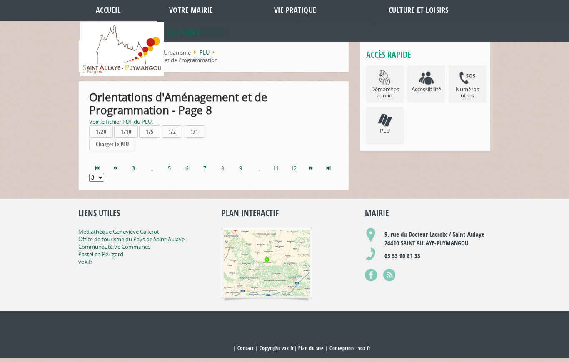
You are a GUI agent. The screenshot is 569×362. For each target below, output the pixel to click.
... (151, 168)
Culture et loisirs (419, 10)
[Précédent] (116, 168)
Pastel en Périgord (100, 254)
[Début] (98, 168)
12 (294, 168)
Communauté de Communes (114, 246)
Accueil (108, 10)
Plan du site (311, 348)
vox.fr (85, 261)
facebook (371, 273)
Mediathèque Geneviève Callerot (118, 231)
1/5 (150, 131)
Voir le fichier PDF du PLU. (121, 121)
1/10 (126, 131)
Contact (245, 348)
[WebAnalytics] (215, 348)
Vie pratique (295, 10)
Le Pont (183, 32)
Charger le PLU (112, 144)
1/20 (101, 131)
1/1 (194, 131)
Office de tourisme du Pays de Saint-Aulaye (131, 239)
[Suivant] (312, 168)
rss (389, 273)
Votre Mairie (191, 10)
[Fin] (329, 168)
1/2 (172, 131)
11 (276, 168)
